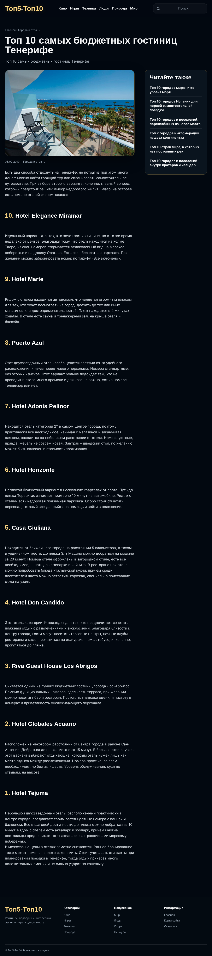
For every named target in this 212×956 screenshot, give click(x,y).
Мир (133, 8)
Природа (119, 8)
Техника (89, 8)
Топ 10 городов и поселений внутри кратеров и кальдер (173, 163)
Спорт (118, 926)
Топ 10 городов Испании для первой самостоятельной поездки (174, 105)
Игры (74, 8)
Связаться (170, 926)
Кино (63, 8)
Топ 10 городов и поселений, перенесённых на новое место (175, 121)
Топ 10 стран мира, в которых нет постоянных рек (174, 149)
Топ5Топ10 (24, 8)
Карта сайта (172, 920)
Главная (10, 30)
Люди (104, 8)
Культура (120, 932)
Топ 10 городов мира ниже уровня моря (172, 90)
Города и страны (29, 30)
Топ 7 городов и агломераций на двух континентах (174, 135)
